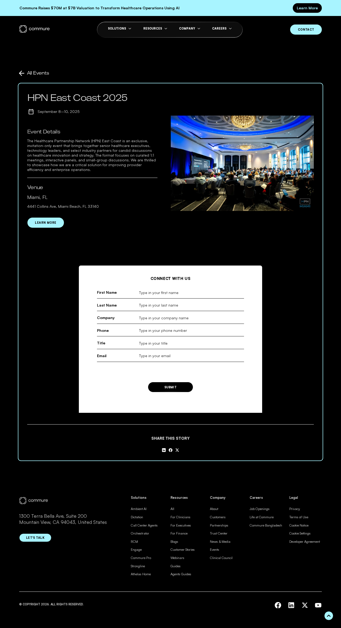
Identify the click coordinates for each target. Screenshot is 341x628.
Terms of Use (298, 517)
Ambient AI (139, 509)
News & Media (220, 541)
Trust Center (219, 533)
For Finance (179, 533)
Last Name (107, 305)
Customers (218, 517)
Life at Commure (262, 517)
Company (106, 317)
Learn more (45, 223)
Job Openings (260, 509)
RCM (134, 541)
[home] (34, 29)
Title (101, 343)
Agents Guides (180, 574)
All (172, 509)
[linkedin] (291, 605)
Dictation (137, 517)
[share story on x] (177, 450)
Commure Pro (141, 558)
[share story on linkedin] (164, 450)
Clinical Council (221, 558)
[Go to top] (328, 615)
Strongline (138, 566)
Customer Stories (182, 549)
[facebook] (278, 605)
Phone (103, 330)
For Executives (180, 525)
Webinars (177, 558)
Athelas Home (141, 574)
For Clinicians (180, 517)
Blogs (174, 541)
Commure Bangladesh (266, 525)
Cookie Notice (298, 525)
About (214, 509)
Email (102, 355)
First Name (107, 292)
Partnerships (219, 525)
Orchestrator (140, 533)
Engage (136, 549)
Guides (175, 566)
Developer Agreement (304, 541)
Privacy (294, 509)
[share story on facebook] (170, 450)
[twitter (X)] (305, 605)
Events (214, 549)
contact (306, 29)
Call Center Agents (144, 525)
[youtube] (318, 605)
